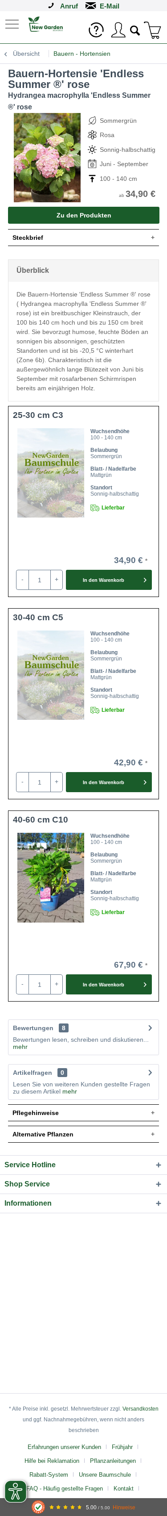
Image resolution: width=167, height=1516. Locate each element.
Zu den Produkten (84, 215)
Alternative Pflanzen (42, 1134)
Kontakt (124, 1488)
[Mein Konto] (118, 30)
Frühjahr (122, 1447)
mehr (20, 1046)
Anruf (69, 6)
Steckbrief (27, 237)
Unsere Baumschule (105, 1474)
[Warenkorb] (153, 30)
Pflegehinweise (35, 1112)
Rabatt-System (48, 1474)
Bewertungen (33, 1028)
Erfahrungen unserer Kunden (64, 1447)
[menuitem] (13, 23)
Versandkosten (140, 1409)
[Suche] (135, 29)
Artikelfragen (38, 1072)
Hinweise (124, 1507)
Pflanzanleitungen (113, 1461)
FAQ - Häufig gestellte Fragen (64, 1488)
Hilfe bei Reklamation (51, 1461)
